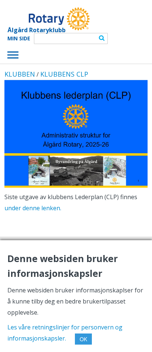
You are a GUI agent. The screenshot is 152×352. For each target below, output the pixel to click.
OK (83, 339)
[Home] (48, 18)
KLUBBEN (19, 74)
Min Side (18, 38)
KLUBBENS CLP (64, 74)
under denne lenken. (32, 208)
